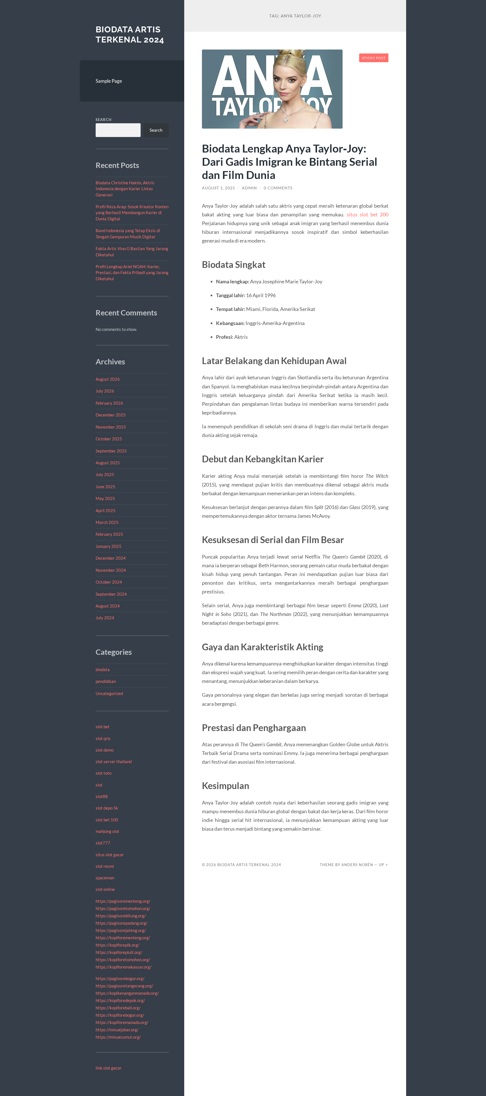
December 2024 (111, 558)
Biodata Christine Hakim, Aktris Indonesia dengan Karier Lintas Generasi (125, 188)
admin (249, 188)
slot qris (103, 738)
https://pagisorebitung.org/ (121, 915)
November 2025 (111, 426)
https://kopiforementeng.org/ (123, 937)
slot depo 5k (107, 807)
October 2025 (109, 438)
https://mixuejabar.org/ (117, 1029)
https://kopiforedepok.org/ (120, 1000)
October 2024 (109, 581)
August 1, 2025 (218, 188)
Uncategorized (109, 693)
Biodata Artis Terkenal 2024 (130, 34)
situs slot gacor (110, 854)
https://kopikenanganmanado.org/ (127, 993)
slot (99, 784)
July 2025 (105, 474)
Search (104, 119)
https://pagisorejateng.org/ (121, 930)
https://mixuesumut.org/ (118, 1036)
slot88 (102, 796)
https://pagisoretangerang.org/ (124, 985)
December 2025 (111, 414)
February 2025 (109, 534)
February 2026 (109, 402)
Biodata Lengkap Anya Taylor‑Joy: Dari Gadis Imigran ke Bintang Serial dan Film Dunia (289, 161)
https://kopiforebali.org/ (118, 1007)
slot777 (103, 842)
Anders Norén (357, 864)
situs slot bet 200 (367, 214)
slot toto (103, 773)
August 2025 (108, 462)
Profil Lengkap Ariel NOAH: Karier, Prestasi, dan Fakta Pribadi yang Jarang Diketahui (132, 272)
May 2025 (105, 498)
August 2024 (108, 605)
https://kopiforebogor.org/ (120, 1014)
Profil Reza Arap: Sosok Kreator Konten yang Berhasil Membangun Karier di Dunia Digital (132, 212)
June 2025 (105, 486)
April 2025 (106, 510)
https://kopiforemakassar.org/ (124, 966)
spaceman (105, 877)
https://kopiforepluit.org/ (119, 952)
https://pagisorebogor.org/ (120, 978)
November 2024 (111, 570)
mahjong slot (107, 831)
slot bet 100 (107, 819)
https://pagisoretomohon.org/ (123, 908)
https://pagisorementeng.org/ (123, 901)
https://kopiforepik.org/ (118, 944)
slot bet (103, 726)
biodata (103, 669)
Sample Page (109, 81)
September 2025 (111, 450)
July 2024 (105, 617)
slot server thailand (114, 761)
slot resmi (105, 866)
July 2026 (105, 390)
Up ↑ (383, 864)
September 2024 (111, 594)
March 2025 (107, 522)
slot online (105, 889)
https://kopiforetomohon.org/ (123, 959)
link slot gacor (109, 1067)
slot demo (105, 749)
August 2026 (108, 379)
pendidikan (106, 681)
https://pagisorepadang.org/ (122, 922)
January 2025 (109, 546)
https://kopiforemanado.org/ (122, 1022)
